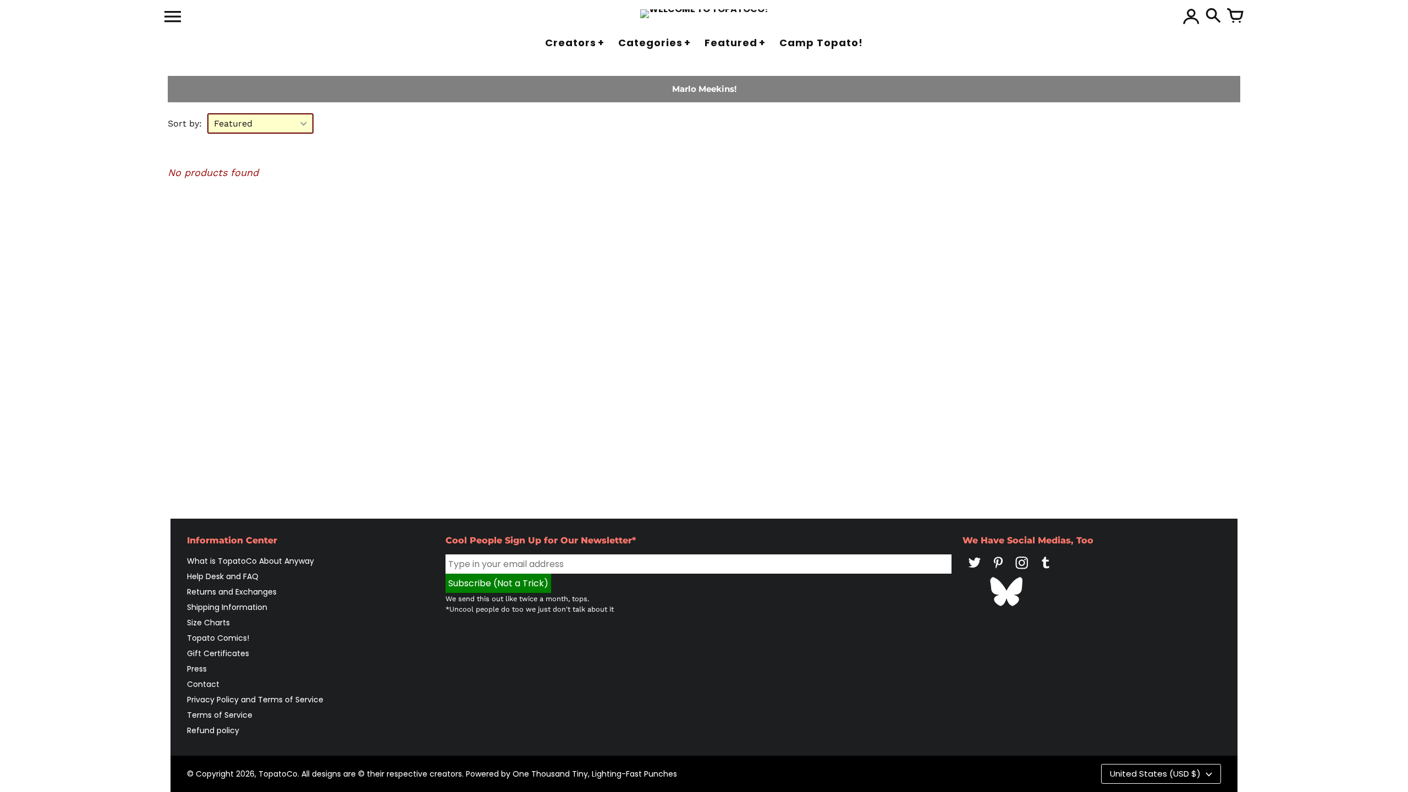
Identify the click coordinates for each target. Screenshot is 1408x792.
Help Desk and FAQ (222, 576)
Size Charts (208, 622)
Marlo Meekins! (704, 89)
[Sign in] (1191, 16)
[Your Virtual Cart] (1235, 16)
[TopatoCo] (704, 13)
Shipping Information (227, 607)
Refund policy (213, 730)
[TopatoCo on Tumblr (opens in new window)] (1045, 570)
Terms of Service (219, 715)
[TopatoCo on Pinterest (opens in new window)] (998, 570)
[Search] (1213, 16)
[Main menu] (172, 17)
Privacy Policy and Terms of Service (255, 699)
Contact (203, 684)
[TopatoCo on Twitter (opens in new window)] (974, 570)
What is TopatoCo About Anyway (250, 561)
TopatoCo (278, 773)
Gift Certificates (218, 653)
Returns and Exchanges (232, 591)
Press (197, 668)
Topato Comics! (218, 638)
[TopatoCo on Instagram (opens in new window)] (1022, 570)
